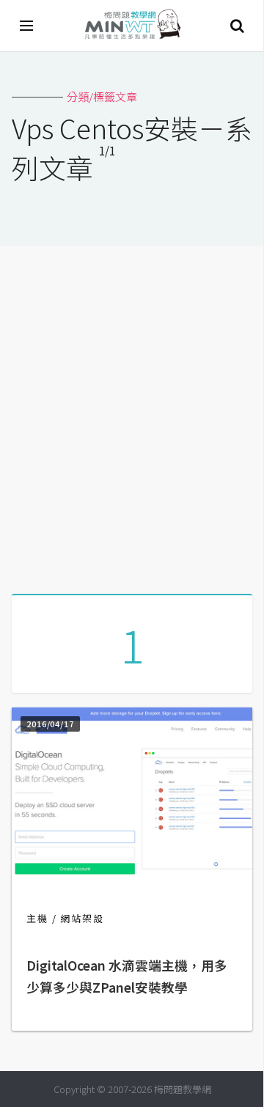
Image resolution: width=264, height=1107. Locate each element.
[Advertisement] (132, 414)
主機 (37, 918)
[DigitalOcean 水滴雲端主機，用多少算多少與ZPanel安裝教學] (132, 871)
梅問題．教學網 (132, 26)
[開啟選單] (27, 25)
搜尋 (236, 25)
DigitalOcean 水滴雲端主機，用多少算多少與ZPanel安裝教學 (126, 976)
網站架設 (82, 918)
